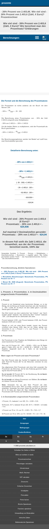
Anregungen (24, 423)
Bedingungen (24, 428)
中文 (30, 441)
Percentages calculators (24, 464)
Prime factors (24, 500)
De (6, 437)
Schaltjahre (24, 491)
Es (31, 437)
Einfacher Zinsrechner (24, 486)
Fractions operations (24, 509)
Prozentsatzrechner (24, 459)
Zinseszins (24, 482)
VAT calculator (24, 477)
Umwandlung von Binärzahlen (24, 513)
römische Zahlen (24, 517)
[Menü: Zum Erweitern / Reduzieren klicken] (38, 37)
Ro (18, 441)
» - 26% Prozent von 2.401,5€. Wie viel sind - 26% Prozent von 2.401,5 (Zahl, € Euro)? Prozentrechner (24, 272)
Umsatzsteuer (24, 468)
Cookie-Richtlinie (24, 432)
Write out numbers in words (24, 455)
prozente (6, 3)
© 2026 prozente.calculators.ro (24, 446)
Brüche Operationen (24, 504)
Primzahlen (24, 495)
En (18, 437)
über (24, 419)
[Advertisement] (24, 68)
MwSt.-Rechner (24, 473)
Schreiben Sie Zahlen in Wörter (24, 450)
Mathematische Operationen (24, 522)
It (6, 441)
